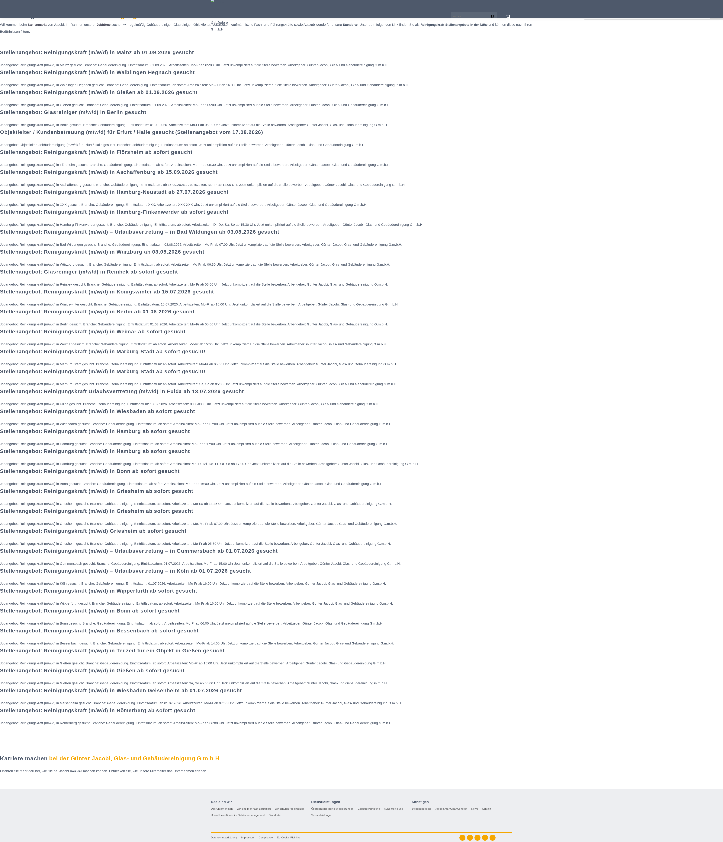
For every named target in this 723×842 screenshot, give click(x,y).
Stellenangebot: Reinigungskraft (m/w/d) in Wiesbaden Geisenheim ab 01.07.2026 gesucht (121, 690)
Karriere (76, 771)
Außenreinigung (393, 808)
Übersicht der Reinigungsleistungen (332, 808)
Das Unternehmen (222, 808)
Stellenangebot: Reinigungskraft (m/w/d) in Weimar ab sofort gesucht (92, 331)
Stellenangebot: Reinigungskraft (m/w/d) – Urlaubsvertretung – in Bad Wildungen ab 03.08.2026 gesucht (139, 232)
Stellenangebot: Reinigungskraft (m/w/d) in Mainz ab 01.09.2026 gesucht (97, 52)
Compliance (266, 837)
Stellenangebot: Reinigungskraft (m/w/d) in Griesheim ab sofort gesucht (96, 491)
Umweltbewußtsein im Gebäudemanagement (238, 815)
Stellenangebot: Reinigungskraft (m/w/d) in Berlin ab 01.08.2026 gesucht (97, 312)
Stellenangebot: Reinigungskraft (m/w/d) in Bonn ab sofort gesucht (90, 471)
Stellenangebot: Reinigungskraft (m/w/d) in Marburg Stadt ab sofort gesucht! (102, 351)
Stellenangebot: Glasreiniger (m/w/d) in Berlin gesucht (73, 112)
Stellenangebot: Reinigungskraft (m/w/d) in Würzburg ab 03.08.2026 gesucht (102, 252)
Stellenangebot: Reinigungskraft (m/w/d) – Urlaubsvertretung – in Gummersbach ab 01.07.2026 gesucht (139, 551)
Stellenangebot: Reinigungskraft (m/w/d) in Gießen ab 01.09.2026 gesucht (99, 92)
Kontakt (486, 808)
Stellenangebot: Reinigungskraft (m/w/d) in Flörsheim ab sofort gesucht (96, 152)
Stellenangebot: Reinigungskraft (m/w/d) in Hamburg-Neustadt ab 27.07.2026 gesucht (114, 192)
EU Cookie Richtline (288, 837)
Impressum (248, 837)
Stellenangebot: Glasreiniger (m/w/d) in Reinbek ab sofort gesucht (89, 272)
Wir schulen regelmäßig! (289, 808)
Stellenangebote (421, 808)
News (474, 808)
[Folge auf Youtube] (485, 838)
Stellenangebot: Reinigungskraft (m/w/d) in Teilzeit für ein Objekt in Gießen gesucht (112, 651)
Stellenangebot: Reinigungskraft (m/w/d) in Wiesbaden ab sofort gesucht (97, 411)
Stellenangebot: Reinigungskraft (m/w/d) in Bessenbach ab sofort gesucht (99, 631)
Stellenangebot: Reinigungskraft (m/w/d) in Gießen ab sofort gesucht (92, 670)
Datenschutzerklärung (224, 837)
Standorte (275, 815)
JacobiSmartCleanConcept (451, 808)
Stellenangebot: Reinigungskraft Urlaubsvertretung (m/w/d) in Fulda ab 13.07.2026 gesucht (122, 391)
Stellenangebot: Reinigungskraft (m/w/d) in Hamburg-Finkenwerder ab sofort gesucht (114, 212)
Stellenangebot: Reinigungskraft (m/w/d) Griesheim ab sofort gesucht (93, 531)
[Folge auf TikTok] (493, 838)
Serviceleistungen (321, 815)
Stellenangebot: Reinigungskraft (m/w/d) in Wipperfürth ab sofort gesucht (98, 591)
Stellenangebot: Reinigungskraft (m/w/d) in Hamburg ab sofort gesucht (95, 431)
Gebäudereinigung (369, 808)
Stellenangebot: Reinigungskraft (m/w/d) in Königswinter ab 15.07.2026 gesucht (107, 292)
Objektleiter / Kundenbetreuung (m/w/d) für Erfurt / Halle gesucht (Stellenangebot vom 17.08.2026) (131, 132)
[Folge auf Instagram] (477, 838)
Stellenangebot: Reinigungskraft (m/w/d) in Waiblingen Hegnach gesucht (97, 72)
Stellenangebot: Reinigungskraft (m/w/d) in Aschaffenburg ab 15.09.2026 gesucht (109, 172)
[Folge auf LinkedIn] (470, 838)
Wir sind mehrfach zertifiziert (254, 808)
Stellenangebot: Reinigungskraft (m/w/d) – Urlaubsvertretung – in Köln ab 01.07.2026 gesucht (125, 571)
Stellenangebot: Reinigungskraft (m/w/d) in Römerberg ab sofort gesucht (97, 710)
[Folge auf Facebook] (462, 838)
